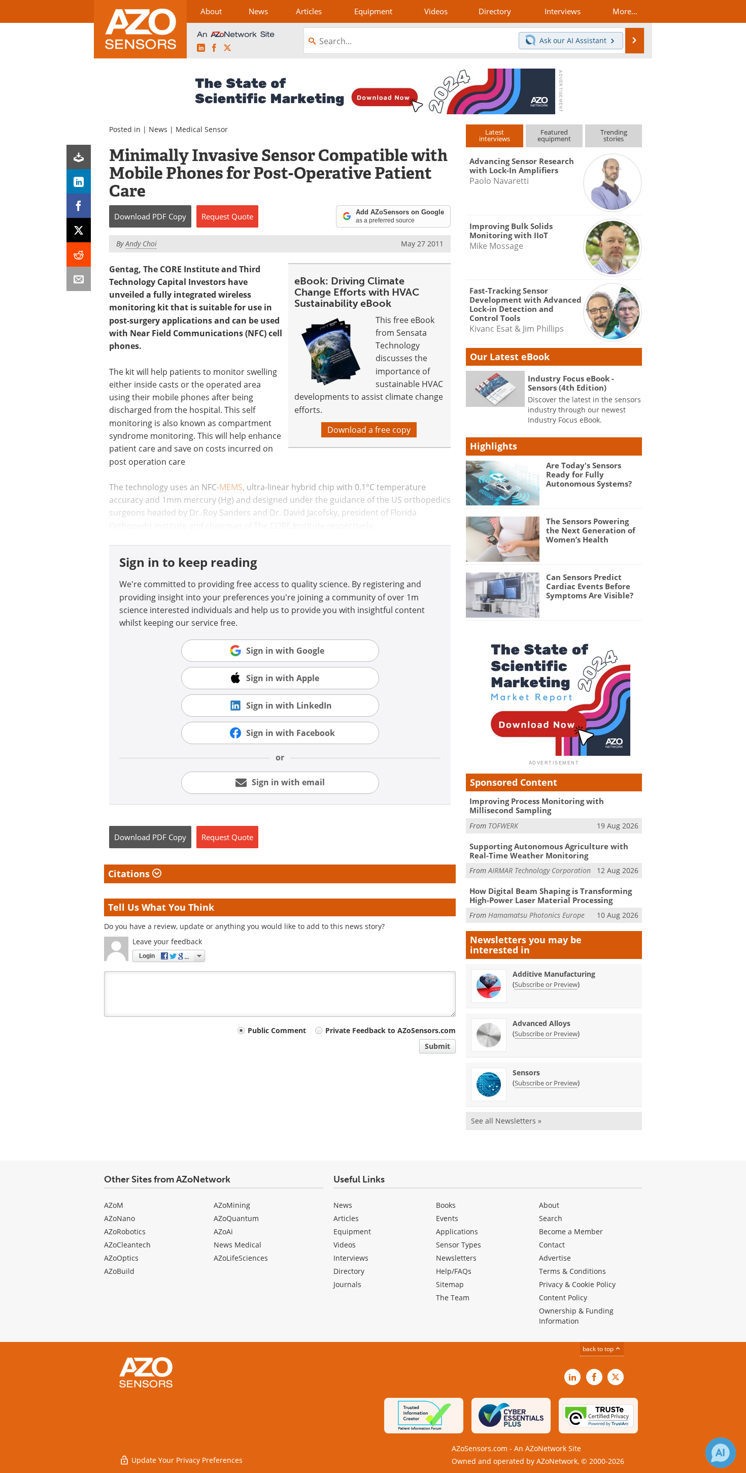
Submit (437, 1046)
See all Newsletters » (506, 1121)
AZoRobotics (125, 1231)
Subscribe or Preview (546, 984)
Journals (347, 1284)
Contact (552, 1245)
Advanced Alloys (541, 1023)
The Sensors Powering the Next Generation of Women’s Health (590, 530)
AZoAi (223, 1231)
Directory (348, 1271)
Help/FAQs (453, 1271)
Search (550, 1218)
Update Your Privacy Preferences (186, 1460)
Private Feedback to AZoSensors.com (390, 1030)
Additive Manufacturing (554, 974)
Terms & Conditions (572, 1271)
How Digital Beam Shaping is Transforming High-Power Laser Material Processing (550, 895)
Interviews (350, 1258)
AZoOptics (121, 1258)
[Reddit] (78, 254)
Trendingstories (613, 135)
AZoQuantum (236, 1218)
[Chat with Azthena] (720, 1452)
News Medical (237, 1245)
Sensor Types (458, 1245)
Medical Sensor (202, 129)
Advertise (555, 1258)
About (549, 1205)
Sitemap (450, 1284)
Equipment (352, 1231)
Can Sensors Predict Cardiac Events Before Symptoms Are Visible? (589, 586)
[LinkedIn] (78, 181)
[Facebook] (78, 206)
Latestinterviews (494, 135)
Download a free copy (369, 429)
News (158, 129)
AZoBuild (119, 1271)
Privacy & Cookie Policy (577, 1284)
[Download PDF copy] (78, 157)
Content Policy (563, 1297)
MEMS (231, 487)
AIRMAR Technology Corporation (539, 870)
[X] (78, 230)
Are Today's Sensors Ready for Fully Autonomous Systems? (589, 474)
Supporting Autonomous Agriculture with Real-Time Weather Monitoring (548, 850)
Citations (130, 874)
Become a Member (571, 1231)
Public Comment (277, 1030)
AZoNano (119, 1218)
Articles (346, 1218)
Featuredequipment (554, 135)
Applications (457, 1231)
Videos (344, 1245)
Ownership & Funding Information (576, 1316)
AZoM (113, 1205)
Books (446, 1205)
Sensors (526, 1072)
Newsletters (456, 1258)
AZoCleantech (127, 1245)
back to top (599, 1348)
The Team (452, 1297)
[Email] (78, 279)
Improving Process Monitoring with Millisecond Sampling (536, 805)
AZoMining (232, 1205)
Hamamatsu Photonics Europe (536, 915)
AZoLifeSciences (241, 1258)
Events (447, 1218)
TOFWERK (503, 825)
